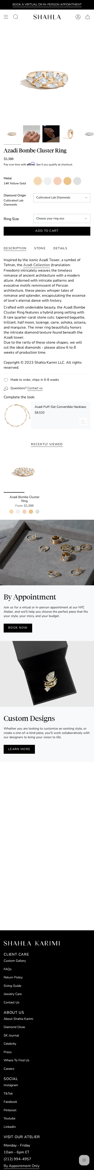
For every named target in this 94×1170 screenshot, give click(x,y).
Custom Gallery (15, 961)
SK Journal (11, 1035)
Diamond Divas (14, 1027)
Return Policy (13, 977)
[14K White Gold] (18, 511)
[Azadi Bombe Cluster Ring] (24, 472)
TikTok (8, 1093)
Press (8, 1052)
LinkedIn (10, 1127)
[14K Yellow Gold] (11, 511)
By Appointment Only (21, 1165)
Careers (9, 1069)
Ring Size (11, 218)
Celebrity (10, 1043)
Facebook (10, 1102)
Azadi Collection (36, 264)
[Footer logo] (32, 943)
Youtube (9, 1118)
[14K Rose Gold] (24, 511)
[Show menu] (5, 17)
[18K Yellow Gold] (31, 511)
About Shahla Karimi (18, 1019)
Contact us (35, 388)
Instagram (11, 1085)
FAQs (8, 969)
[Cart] (87, 17)
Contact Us (11, 1002)
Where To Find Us (16, 1060)
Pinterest (10, 1110)
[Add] (83, 421)
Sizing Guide (12, 986)
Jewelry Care (13, 994)
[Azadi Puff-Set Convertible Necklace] (17, 415)
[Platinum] (37, 511)
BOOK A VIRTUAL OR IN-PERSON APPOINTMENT (47, 5)
